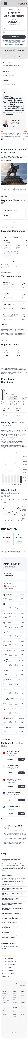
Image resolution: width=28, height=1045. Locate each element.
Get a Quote (21, 759)
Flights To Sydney (7, 958)
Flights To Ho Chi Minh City (9, 964)
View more (4, 976)
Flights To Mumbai (7, 970)
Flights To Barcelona (8, 973)
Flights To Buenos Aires (9, 961)
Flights (5, 946)
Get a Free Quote (14, 36)
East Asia (12, 946)
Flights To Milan (7, 967)
